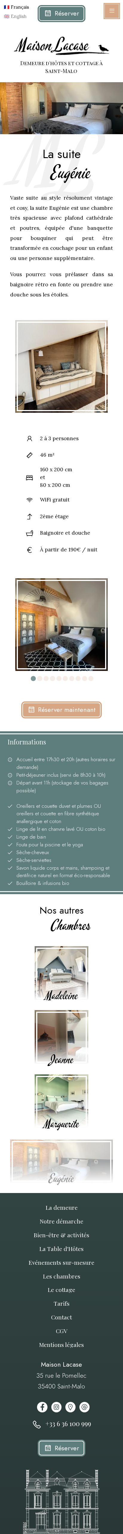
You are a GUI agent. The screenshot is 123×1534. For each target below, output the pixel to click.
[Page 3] (46, 678)
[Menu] (111, 11)
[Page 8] (78, 678)
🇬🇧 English (14, 16)
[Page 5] (58, 678)
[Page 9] (84, 678)
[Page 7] (71, 678)
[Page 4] (52, 678)
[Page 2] (39, 678)
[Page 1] (33, 678)
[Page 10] (90, 678)
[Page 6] (65, 678)
